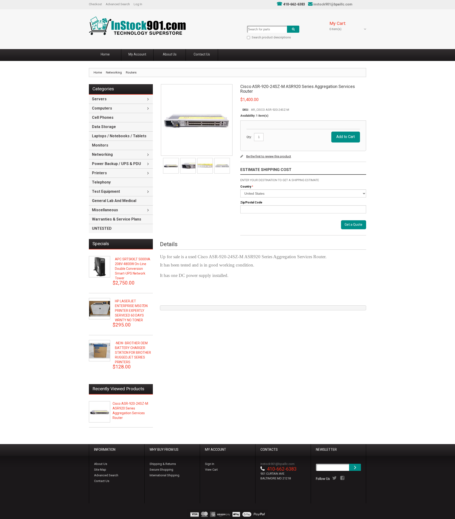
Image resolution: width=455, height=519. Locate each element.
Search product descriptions (271, 37)
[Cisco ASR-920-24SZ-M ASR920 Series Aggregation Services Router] (171, 159)
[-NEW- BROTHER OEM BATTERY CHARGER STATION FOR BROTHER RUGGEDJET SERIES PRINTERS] (99, 350)
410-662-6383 (294, 4)
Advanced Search (118, 4)
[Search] (293, 29)
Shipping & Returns (163, 464)
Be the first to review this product (268, 156)
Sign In (209, 464)
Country (245, 186)
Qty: (249, 137)
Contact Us (101, 481)
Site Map (100, 469)
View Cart (211, 469)
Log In (138, 4)
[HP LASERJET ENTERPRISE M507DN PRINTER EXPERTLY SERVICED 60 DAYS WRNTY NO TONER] (99, 308)
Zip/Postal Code (251, 202)
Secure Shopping (161, 469)
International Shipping (164, 475)
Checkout (95, 4)
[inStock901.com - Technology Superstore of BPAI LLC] (137, 25)
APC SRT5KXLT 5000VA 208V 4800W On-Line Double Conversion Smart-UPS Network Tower (132, 268)
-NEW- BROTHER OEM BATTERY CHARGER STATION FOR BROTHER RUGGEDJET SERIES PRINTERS (133, 352)
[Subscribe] (355, 467)
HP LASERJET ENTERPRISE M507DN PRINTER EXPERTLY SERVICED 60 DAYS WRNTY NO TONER (131, 310)
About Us (100, 464)
